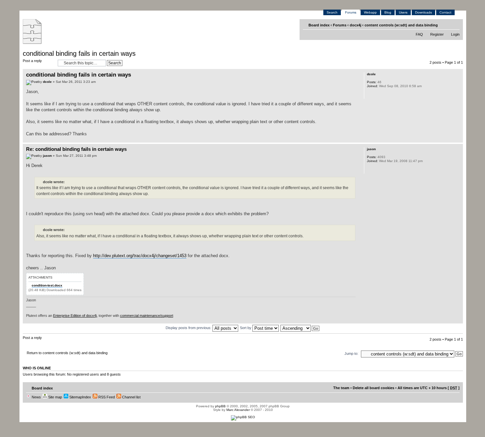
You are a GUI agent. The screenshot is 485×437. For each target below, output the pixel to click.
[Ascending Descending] (300, 328)
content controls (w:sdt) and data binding (401, 25)
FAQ (419, 34)
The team (341, 388)
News (36, 397)
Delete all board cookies (373, 388)
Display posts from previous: (189, 328)
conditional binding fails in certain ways (79, 53)
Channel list (131, 397)
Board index (319, 25)
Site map (54, 397)
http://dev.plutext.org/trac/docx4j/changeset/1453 (139, 255)
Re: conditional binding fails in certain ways (76, 149)
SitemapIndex (79, 397)
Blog (387, 12)
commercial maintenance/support (146, 316)
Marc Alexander (238, 410)
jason (47, 155)
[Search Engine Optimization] (243, 417)
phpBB (220, 406)
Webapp (370, 12)
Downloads (423, 12)
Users (403, 12)
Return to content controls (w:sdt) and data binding (67, 353)
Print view (445, 25)
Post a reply (32, 61)
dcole (47, 82)
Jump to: (351, 353)
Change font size (455, 25)
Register (437, 34)
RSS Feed (106, 397)
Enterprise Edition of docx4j (75, 316)
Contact (445, 12)
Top (458, 139)
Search (332, 12)
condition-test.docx (47, 285)
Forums (350, 12)
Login (455, 34)
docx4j (355, 25)
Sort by (246, 328)
